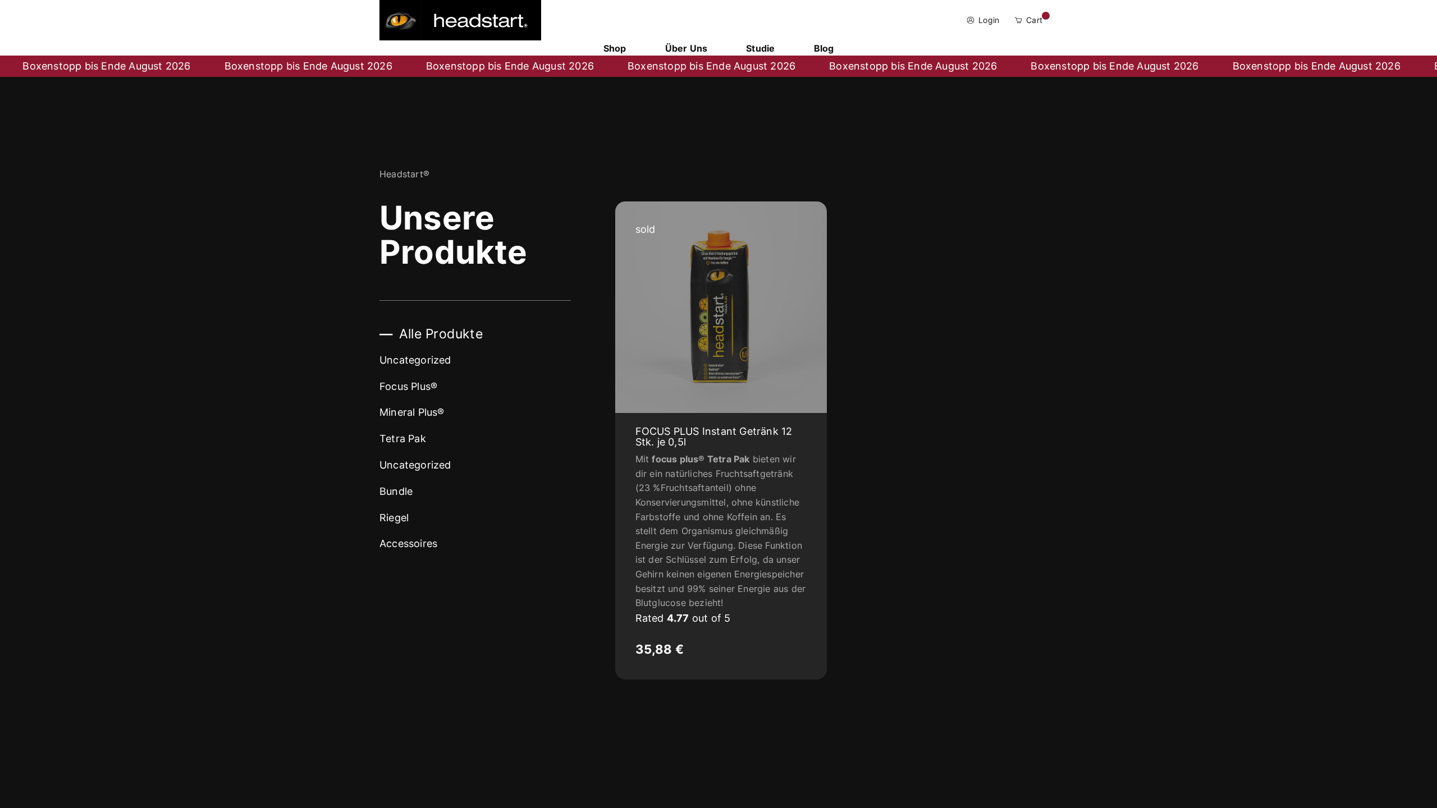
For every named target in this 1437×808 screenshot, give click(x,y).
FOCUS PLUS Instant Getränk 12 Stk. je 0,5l (714, 436)
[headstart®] (460, 20)
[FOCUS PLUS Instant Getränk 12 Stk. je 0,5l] (721, 307)
